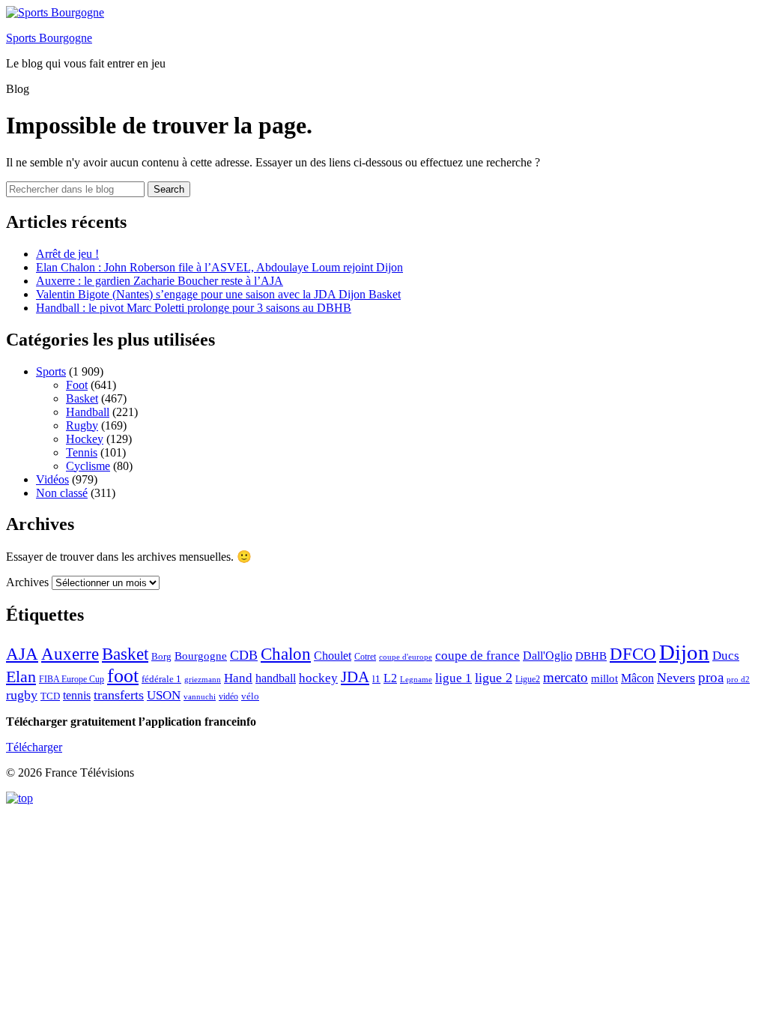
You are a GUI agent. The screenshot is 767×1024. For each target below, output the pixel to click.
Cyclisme (88, 466)
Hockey (84, 439)
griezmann (202, 679)
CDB (244, 655)
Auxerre (70, 654)
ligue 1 (453, 678)
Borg (161, 656)
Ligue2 (527, 679)
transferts (119, 694)
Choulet (332, 655)
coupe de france (477, 655)
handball (275, 678)
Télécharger (34, 747)
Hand (238, 677)
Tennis (81, 452)
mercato (565, 677)
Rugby (82, 425)
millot (604, 678)
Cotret (365, 656)
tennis (77, 695)
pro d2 (738, 679)
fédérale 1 (161, 678)
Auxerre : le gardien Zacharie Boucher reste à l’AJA (159, 280)
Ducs (725, 655)
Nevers (676, 677)
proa (711, 677)
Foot (77, 385)
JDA (355, 677)
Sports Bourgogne (49, 37)
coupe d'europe (405, 656)
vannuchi (200, 696)
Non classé (62, 493)
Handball (87, 412)
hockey (318, 678)
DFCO (633, 653)
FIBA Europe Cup (71, 679)
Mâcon (637, 678)
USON (164, 694)
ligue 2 (493, 677)
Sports (51, 371)
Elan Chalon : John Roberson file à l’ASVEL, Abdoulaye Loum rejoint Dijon (219, 267)
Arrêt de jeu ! (67, 253)
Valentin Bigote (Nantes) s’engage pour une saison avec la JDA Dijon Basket (218, 294)
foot (123, 676)
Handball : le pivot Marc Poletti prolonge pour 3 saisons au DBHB (193, 307)
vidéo (228, 696)
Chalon (286, 653)
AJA (22, 653)
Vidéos (52, 479)
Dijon (684, 652)
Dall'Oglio (547, 655)
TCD (50, 696)
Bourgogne (201, 656)
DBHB (591, 655)
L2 (390, 678)
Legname (416, 679)
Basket (82, 398)
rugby (21, 694)
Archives (27, 582)
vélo (250, 696)
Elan (21, 677)
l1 (376, 678)
